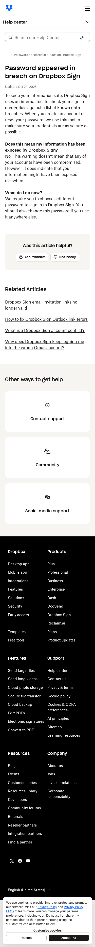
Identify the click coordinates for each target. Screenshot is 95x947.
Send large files (21, 670)
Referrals (15, 816)
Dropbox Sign (59, 615)
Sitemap (54, 727)
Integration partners (25, 833)
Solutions (16, 598)
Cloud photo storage (25, 687)
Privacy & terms (60, 687)
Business (55, 581)
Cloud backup (20, 704)
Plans (52, 632)
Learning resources (63, 735)
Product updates (61, 640)
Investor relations (62, 782)
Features (15, 589)
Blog (12, 765)
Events (13, 774)
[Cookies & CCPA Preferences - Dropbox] (47, 920)
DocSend (55, 606)
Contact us (56, 679)
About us (55, 765)
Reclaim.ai (56, 623)
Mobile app (17, 572)
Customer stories (22, 782)
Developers (17, 799)
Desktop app (19, 564)
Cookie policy (58, 696)
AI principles (58, 718)
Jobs (51, 774)
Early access (18, 615)
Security (15, 606)
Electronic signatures (26, 721)
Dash (51, 598)
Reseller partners (22, 825)
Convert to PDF (21, 730)
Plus (51, 564)
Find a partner (20, 842)
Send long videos (22, 679)
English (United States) (26, 890)
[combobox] (47, 37)
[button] (10, 37)
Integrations (18, 581)
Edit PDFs (16, 713)
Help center (15, 22)
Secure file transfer (24, 696)
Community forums (24, 808)
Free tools (16, 640)
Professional (57, 572)
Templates (17, 632)
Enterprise (56, 589)
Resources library (22, 791)
